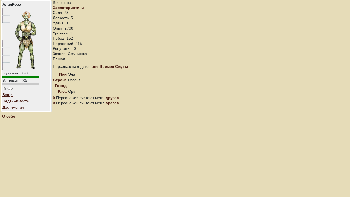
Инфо (7, 88)
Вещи (7, 94)
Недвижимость (15, 101)
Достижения (13, 107)
